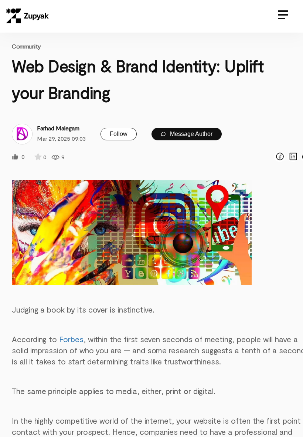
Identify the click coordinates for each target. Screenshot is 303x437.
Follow (118, 134)
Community (26, 46)
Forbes (71, 339)
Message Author (190, 134)
